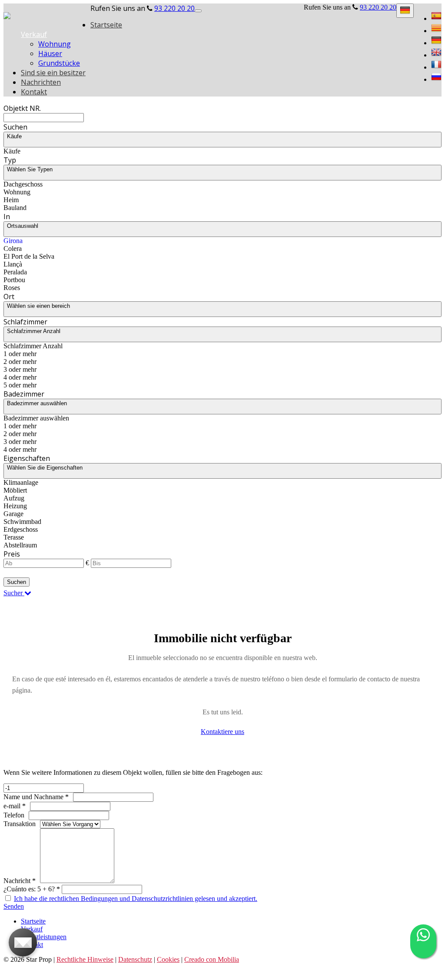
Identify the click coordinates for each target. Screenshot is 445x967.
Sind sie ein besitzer (53, 72)
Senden (13, 906)
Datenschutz (135, 959)
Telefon (13, 815)
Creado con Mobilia (211, 959)
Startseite (106, 25)
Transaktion (19, 823)
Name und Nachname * (36, 796)
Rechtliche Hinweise (84, 959)
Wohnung (54, 44)
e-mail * (14, 806)
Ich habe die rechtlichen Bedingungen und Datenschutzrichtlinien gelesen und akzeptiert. (135, 898)
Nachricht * (19, 880)
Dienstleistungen (43, 936)
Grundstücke (59, 63)
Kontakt (34, 92)
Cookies (168, 959)
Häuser (50, 53)
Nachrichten (41, 82)
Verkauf (34, 34)
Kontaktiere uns (222, 731)
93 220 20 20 (378, 7)
